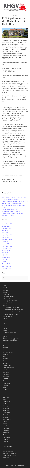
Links (4, 321)
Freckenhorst (7, 376)
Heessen (5, 385)
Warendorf (6, 432)
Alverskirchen (7, 350)
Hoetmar (5, 390)
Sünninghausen (7, 419)
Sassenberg (6, 412)
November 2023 (7, 246)
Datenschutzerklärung (9, 332)
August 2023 (6, 250)
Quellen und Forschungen (11, 307)
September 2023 (7, 248)
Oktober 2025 (6, 226)
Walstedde (6, 430)
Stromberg (6, 417)
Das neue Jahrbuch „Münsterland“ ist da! (14, 197)
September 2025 (7, 228)
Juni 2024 (5, 241)
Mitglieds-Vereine (8, 303)
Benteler (5, 358)
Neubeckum (6, 401)
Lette (4, 392)
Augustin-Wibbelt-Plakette (10, 314)
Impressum (6, 323)
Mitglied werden (9, 296)
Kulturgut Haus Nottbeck (10, 453)
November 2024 (7, 235)
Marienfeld (6, 397)
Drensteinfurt (7, 365)
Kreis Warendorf (7, 446)
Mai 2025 (5, 230)
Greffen (5, 381)
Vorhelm (5, 426)
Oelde (4, 403)
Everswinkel (6, 374)
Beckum (5, 354)
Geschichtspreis (7, 316)
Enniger (5, 370)
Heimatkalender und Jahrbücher (13, 309)
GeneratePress (20, 465)
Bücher (5, 305)
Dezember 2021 (6, 266)
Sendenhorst (6, 415)
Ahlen (4, 345)
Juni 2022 (5, 261)
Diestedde (6, 361)
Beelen (5, 356)
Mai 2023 (5, 252)
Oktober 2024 (6, 237)
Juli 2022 (4, 259)
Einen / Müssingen (8, 367)
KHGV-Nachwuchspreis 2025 (10, 199)
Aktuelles (5, 288)
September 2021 (7, 268)
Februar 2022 (6, 264)
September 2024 (7, 239)
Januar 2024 (6, 244)
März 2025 (5, 233)
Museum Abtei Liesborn (10, 455)
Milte (4, 399)
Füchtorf (5, 378)
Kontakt (5, 318)
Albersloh (5, 347)
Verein (5, 292)
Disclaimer (6, 330)
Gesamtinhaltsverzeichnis (12, 312)
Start (4, 285)
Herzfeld (5, 387)
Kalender (5, 290)
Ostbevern (6, 406)
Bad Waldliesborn (8, 352)
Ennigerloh (6, 372)
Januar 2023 (6, 257)
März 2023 (5, 255)
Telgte (5, 421)
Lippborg (5, 441)
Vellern (5, 424)
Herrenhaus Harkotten (9, 449)
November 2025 (7, 224)
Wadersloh (6, 428)
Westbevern (6, 435)
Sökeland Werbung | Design (11, 339)
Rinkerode (6, 410)
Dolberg (5, 363)
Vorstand (6, 294)
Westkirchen (6, 437)
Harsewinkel (6, 383)
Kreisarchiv (6, 457)
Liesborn (5, 439)
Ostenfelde (6, 408)
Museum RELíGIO (8, 451)
